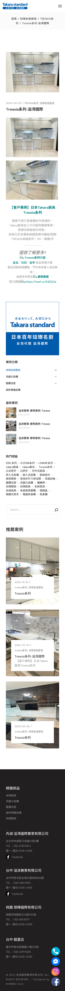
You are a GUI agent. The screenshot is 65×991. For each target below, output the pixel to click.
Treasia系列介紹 (34, 257)
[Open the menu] (60, 6)
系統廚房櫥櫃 (28, 490)
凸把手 (24, 470)
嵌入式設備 (29, 474)
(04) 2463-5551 (22, 882)
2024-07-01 (22, 645)
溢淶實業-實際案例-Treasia (34, 410)
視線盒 (43, 490)
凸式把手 (11, 470)
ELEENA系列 (28, 462)
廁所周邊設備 (13, 812)
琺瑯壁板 (11, 486)
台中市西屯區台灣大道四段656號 (25, 877)
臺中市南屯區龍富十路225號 (22, 946)
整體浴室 (11, 482)
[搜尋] (56, 510)
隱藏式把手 (12, 494)
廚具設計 (45, 474)
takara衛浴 (28, 466)
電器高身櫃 (29, 494)
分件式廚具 (38, 470)
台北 (15, 262)
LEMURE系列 (46, 462)
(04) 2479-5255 (22, 951)
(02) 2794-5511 (22, 845)
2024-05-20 (13, 103)
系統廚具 (11, 490)
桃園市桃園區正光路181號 (21, 914)
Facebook (17, 856)
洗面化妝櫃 (26, 482)
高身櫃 (43, 494)
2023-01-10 (21, 582)
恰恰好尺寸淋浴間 (30, 478)
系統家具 (39, 486)
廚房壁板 (11, 478)
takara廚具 (12, 466)
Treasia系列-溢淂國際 (30, 656)
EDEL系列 (11, 462)
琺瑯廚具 (25, 486)
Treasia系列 (45, 466)
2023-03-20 (22, 726)
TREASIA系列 (31, 103)
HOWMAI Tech (14, 983)
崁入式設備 (12, 474)
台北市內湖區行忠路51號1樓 (22, 840)
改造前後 (50, 478)
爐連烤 (41, 482)
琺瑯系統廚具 (28, 18)
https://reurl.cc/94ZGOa (40, 281)
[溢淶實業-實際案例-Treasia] (11, 412)
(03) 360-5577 (21, 919)
